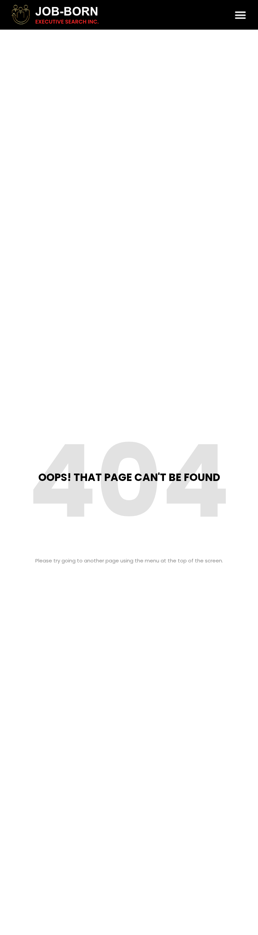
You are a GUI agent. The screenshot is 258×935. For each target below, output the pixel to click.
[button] (241, 15)
